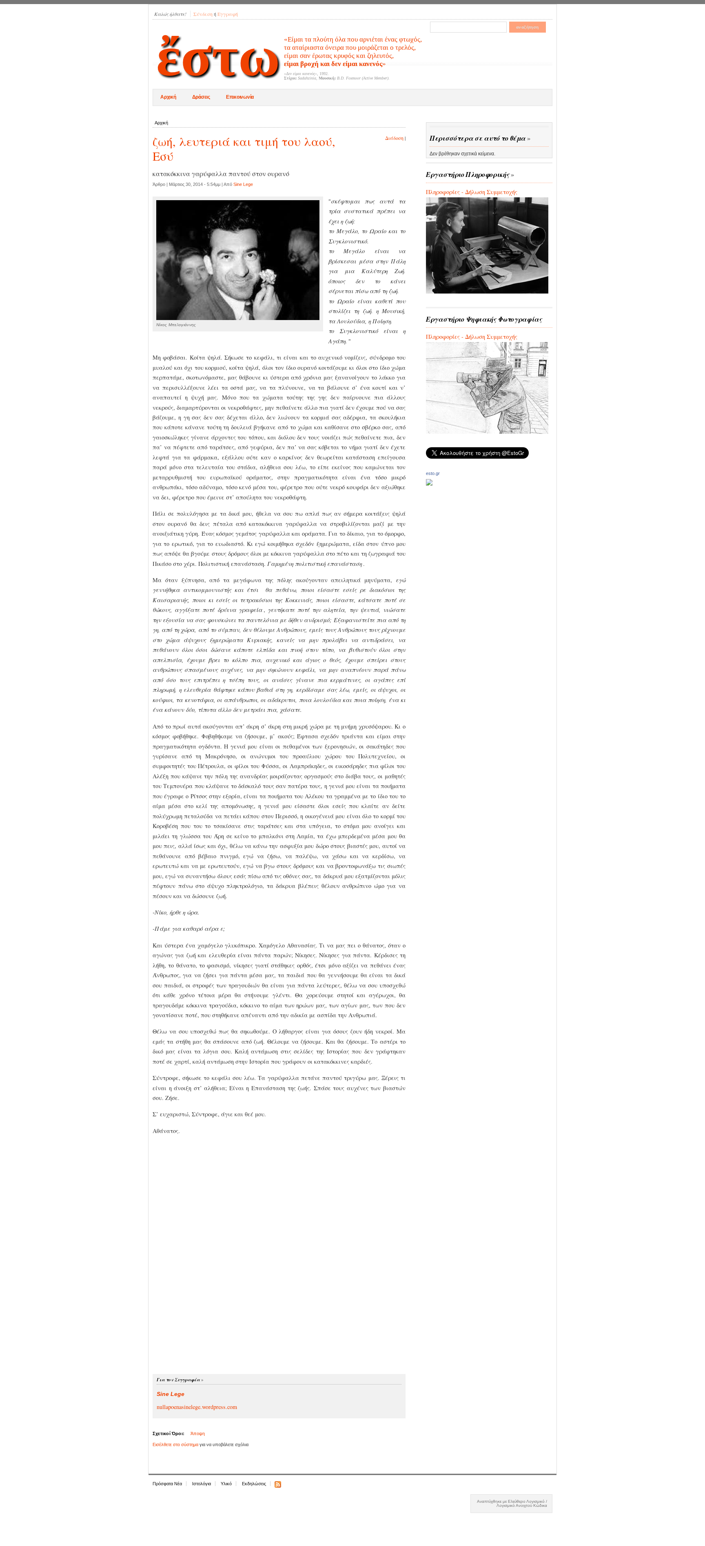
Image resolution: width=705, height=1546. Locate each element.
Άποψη (198, 1433)
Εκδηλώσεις (254, 1483)
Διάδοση (394, 138)
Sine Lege (243, 184)
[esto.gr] (429, 483)
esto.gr (433, 473)
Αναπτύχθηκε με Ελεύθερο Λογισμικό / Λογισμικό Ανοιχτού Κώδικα (512, 1503)
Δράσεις (201, 97)
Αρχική (168, 97)
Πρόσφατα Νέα (167, 1483)
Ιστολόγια (201, 1483)
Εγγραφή (227, 14)
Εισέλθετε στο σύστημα (175, 1444)
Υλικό (226, 1483)
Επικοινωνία (240, 97)
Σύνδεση (203, 14)
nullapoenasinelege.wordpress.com (197, 1407)
